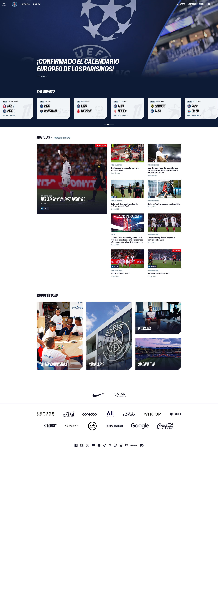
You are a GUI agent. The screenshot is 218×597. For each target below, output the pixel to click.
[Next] (178, 108)
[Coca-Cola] (165, 426)
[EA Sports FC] (92, 426)
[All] (110, 414)
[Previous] (39, 108)
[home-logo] (14, 4)
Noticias (25, 4)
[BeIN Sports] (114, 426)
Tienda (201, 4)
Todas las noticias (62, 138)
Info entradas (120, 116)
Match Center (9, 116)
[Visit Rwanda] (129, 414)
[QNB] (175, 414)
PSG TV (36, 4)
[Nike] (99, 395)
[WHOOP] (152, 414)
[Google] (140, 426)
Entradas (192, 4)
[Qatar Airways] (120, 395)
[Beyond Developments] (46, 414)
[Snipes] (50, 426)
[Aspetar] (71, 426)
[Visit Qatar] (68, 414)
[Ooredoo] (89, 414)
